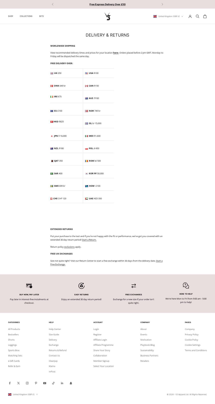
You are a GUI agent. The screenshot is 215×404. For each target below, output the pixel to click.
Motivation (146, 339)
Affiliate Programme (103, 344)
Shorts (11, 339)
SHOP (10, 16)
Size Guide (54, 334)
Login (96, 329)
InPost (52, 371)
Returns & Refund (58, 350)
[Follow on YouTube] (44, 383)
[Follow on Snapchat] (71, 383)
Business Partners (149, 355)
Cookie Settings (192, 344)
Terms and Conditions (196, 350)
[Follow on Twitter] (18, 383)
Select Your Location (103, 366)
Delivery (53, 339)
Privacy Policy (192, 334)
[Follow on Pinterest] (36, 383)
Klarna (52, 366)
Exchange (53, 344)
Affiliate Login (100, 339)
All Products (14, 329)
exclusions (69, 246)
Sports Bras (13, 350)
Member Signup (101, 360)
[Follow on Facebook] (9, 383)
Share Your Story (101, 350)
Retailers (144, 360)
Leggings (12, 344)
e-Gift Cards (14, 360)
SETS (41, 16)
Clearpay (53, 360)
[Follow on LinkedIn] (62, 383)
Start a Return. (89, 239)
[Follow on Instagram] (27, 383)
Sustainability (147, 350)
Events (143, 334)
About (143, 329)
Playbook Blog (147, 344)
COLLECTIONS (26, 16)
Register (97, 334)
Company (190, 329)
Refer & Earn (14, 366)
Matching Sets (15, 355)
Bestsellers (13, 334)
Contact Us (54, 355)
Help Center (55, 329)
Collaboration (100, 355)
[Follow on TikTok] (53, 383)
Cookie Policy (191, 339)
